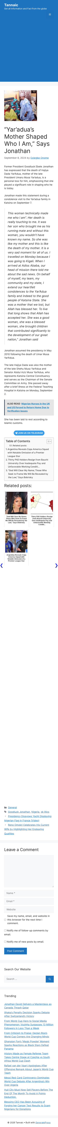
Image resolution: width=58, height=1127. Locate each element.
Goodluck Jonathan (19, 811)
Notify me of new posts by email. (25, 941)
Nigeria (35, 811)
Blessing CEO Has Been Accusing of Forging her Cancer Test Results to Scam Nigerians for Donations (27, 1105)
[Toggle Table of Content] (47, 441)
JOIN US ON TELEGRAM (30, 433)
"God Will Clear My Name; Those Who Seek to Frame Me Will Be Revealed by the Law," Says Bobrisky (28, 474)
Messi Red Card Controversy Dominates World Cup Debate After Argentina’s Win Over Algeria (26, 1081)
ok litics (45, 811)
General (12, 807)
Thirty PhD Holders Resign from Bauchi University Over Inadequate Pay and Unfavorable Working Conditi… (28, 463)
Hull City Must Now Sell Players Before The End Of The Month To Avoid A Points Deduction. (28, 1093)
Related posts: (20, 445)
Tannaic (11, 5)
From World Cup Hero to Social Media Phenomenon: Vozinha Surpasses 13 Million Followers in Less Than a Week (28, 1025)
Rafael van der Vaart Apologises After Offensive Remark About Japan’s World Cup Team (28, 1069)
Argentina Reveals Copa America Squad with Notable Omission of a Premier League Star (28, 453)
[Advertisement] (29, 52)
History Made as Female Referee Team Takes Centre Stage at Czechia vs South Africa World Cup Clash (27, 1057)
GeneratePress (43, 1122)
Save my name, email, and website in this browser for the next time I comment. (28, 920)
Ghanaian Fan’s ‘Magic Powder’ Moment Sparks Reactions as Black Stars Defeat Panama (26, 1045)
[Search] (50, 979)
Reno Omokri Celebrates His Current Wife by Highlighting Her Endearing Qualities (26, 829)
